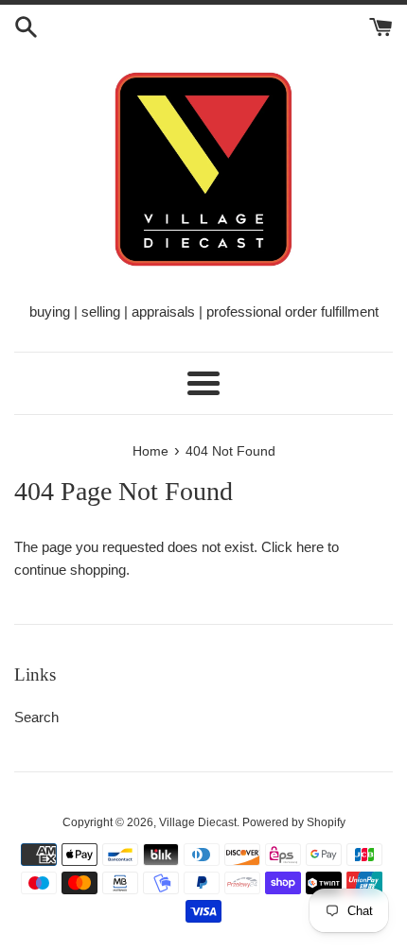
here (310, 547)
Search (36, 717)
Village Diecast (198, 822)
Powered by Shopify (293, 822)
